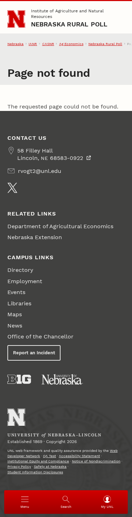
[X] (12, 188)
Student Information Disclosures (35, 472)
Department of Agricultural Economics (60, 226)
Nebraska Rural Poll (69, 24)
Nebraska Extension (34, 237)
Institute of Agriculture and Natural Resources (67, 13)
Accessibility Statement (79, 456)
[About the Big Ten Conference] (19, 379)
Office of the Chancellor (40, 336)
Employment (24, 281)
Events (16, 292)
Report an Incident (34, 352)
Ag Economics (71, 44)
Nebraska (15, 44)
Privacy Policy (19, 466)
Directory (20, 270)
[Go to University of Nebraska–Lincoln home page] (16, 19)
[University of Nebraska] (62, 379)
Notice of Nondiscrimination (96, 461)
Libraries (19, 303)
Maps (14, 314)
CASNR (48, 44)
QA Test (49, 456)
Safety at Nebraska (50, 466)
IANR (33, 44)
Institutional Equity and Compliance (38, 461)
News (14, 325)
